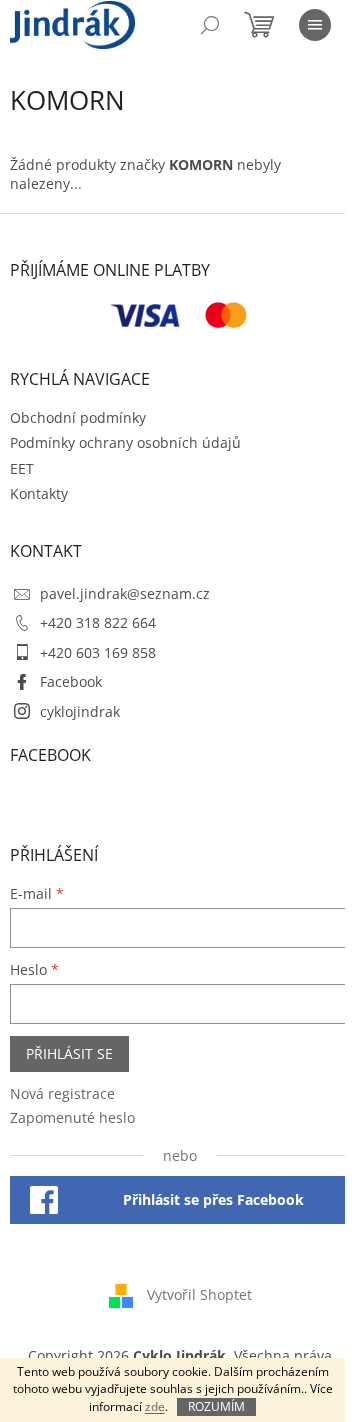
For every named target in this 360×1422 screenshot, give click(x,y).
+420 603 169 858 (98, 652)
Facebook (71, 681)
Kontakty (39, 493)
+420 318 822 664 (98, 622)
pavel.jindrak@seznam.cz (125, 593)
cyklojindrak (80, 711)
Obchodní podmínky (78, 417)
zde (155, 1406)
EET (22, 468)
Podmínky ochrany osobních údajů (125, 442)
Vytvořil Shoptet (199, 1293)
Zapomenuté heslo (72, 1117)
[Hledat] (210, 25)
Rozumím (216, 1406)
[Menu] (315, 25)
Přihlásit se (69, 1053)
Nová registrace (62, 1093)
